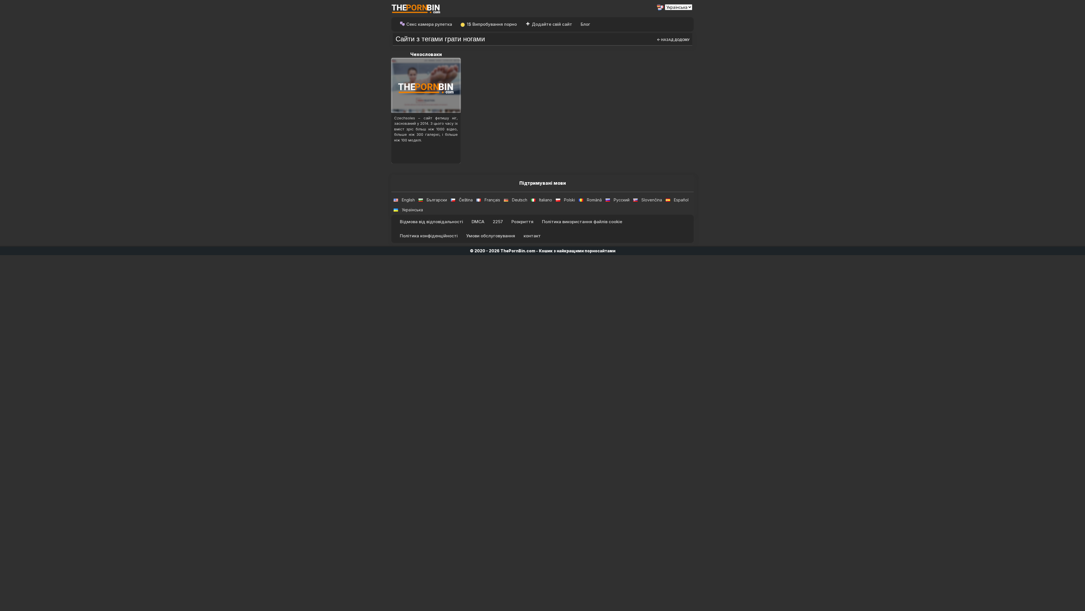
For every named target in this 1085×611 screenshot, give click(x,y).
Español (681, 199)
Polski (569, 199)
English (408, 199)
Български (437, 199)
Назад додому (674, 40)
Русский (622, 199)
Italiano (545, 199)
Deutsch (519, 199)
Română (594, 199)
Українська (412, 209)
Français (492, 199)
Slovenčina (651, 199)
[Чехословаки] (426, 85)
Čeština (466, 199)
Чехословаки (426, 54)
